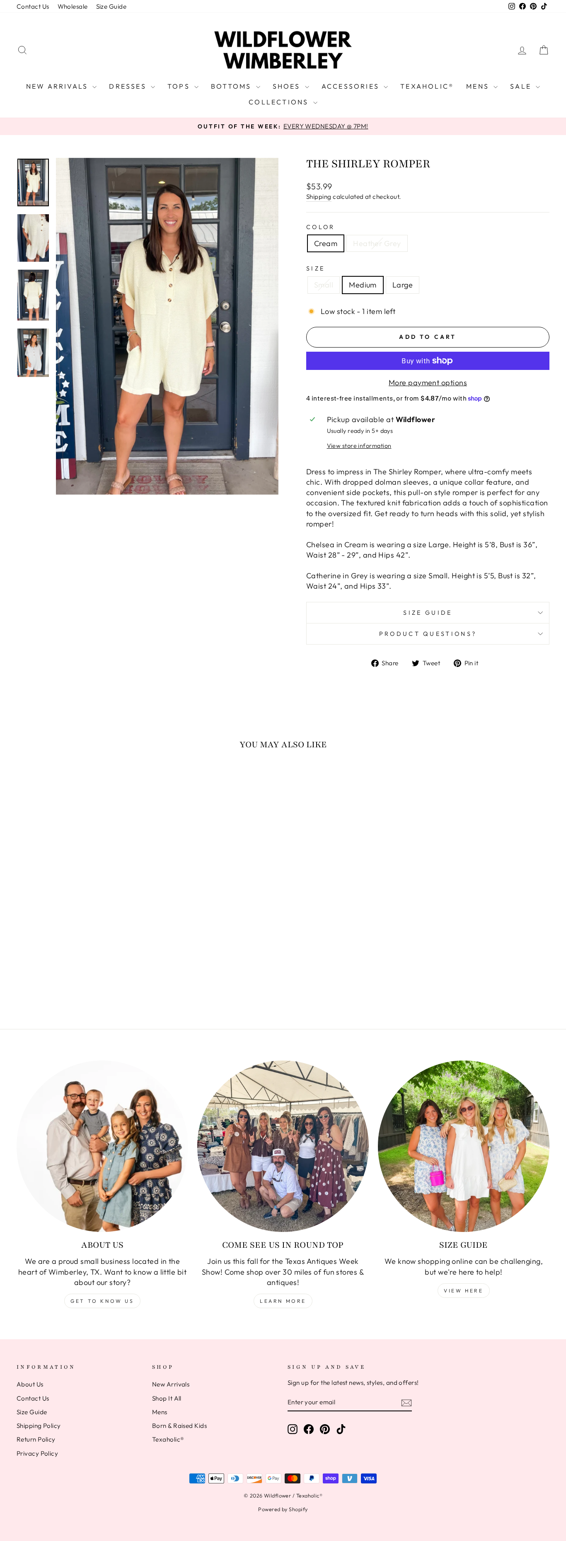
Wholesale (73, 6)
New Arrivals (58, 86)
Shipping (318, 196)
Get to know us (102, 1301)
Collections (280, 102)
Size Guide (111, 6)
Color (320, 227)
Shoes (288, 86)
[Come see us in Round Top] (283, 1146)
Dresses (129, 86)
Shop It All (166, 1398)
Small (323, 285)
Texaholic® (427, 86)
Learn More (283, 1301)
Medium (363, 285)
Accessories (352, 86)
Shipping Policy (39, 1426)
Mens (478, 86)
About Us (30, 1384)
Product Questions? (428, 634)
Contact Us (33, 6)
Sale (522, 86)
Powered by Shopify (282, 1509)
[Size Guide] (463, 1146)
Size (315, 268)
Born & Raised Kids (179, 1426)
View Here (463, 1290)
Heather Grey (377, 243)
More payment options (428, 382)
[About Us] (102, 1146)
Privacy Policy (37, 1453)
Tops (179, 86)
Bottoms (232, 86)
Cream (325, 243)
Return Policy (36, 1439)
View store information (359, 445)
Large (402, 285)
